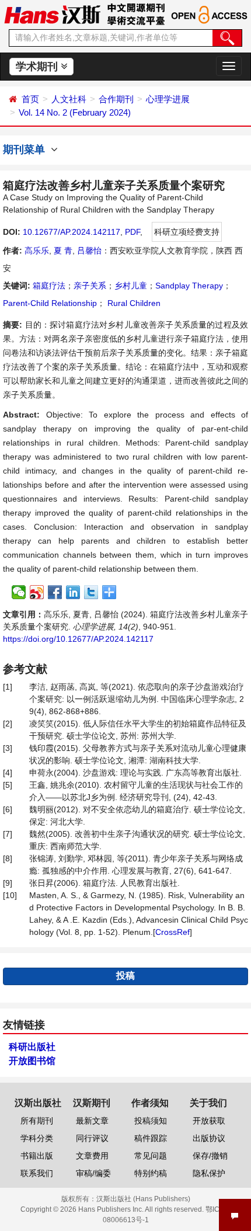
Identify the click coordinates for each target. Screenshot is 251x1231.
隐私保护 (209, 1173)
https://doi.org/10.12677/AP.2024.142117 (78, 639)
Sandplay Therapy (189, 285)
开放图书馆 (32, 1061)
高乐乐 (37, 250)
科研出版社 (32, 1047)
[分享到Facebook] (55, 592)
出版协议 (209, 1138)
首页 (30, 99)
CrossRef (172, 932)
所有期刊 (36, 1120)
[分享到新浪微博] (37, 592)
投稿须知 (150, 1120)
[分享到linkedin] (73, 592)
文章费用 (92, 1155)
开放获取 (209, 1120)
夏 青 (63, 250)
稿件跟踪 (150, 1138)
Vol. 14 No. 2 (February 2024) (75, 112)
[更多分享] (109, 592)
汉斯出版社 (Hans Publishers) (143, 1199)
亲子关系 (90, 285)
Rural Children (133, 303)
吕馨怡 (89, 250)
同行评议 (92, 1138)
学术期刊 (38, 66)
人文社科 (68, 99)
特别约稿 (150, 1173)
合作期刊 (116, 99)
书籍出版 (36, 1155)
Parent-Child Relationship (50, 303)
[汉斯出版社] (52, 14)
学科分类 (36, 1138)
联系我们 (36, 1173)
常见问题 (150, 1155)
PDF (132, 232)
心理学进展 (168, 99)
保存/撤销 (210, 1155)
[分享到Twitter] (91, 592)
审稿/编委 (93, 1173)
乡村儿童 (130, 285)
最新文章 (92, 1120)
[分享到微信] (19, 592)
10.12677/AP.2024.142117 (71, 232)
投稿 (125, 975)
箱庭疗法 (49, 285)
